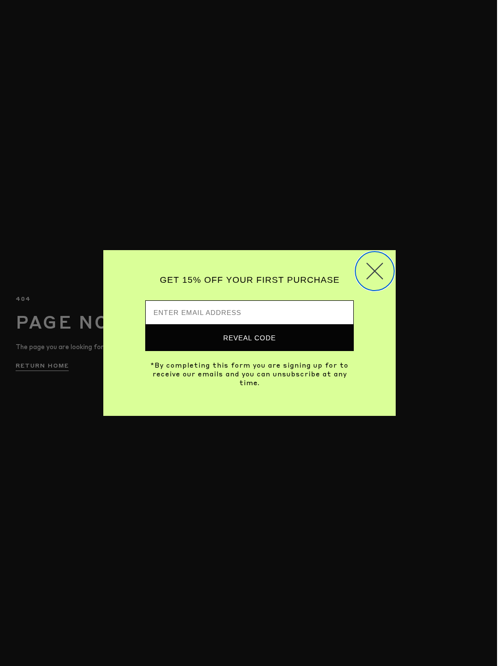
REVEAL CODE (249, 338)
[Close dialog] (374, 271)
